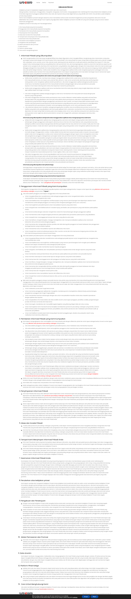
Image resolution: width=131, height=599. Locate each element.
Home (38, 2)
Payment (51, 2)
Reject (94, 596)
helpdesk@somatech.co (46, 589)
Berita (44, 2)
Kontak (109, 2)
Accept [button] (86, 596)
